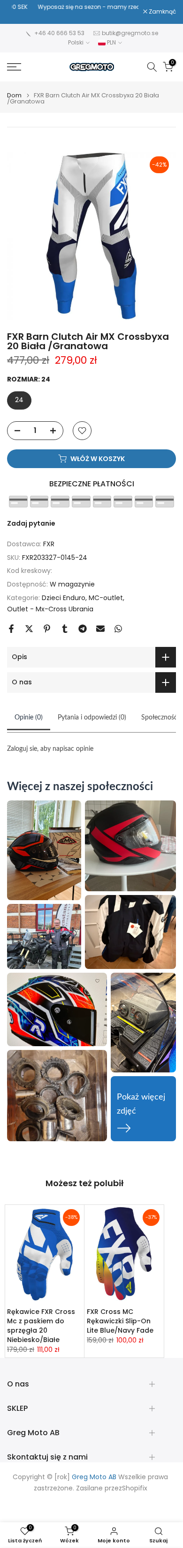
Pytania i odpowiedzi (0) (92, 717)
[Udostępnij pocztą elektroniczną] (100, 628)
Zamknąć (161, 12)
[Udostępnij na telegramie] (82, 628)
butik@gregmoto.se (130, 33)
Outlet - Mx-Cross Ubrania (50, 609)
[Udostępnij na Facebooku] (11, 628)
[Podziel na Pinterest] (47, 628)
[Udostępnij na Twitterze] (29, 628)
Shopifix (134, 1488)
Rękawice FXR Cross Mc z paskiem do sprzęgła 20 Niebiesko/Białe (41, 1325)
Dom (14, 95)
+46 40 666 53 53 (59, 33)
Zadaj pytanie (31, 523)
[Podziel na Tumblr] (65, 628)
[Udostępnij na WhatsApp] (118, 628)
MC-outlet (106, 597)
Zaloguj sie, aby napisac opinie (50, 749)
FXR (48, 544)
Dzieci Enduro (63, 597)
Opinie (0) (29, 717)
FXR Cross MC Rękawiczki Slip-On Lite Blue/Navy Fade (120, 1321)
